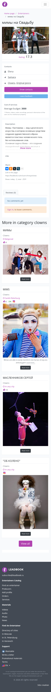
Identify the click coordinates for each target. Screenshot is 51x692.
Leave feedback (26, 96)
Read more (25, 279)
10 (6, 390)
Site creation (43, 685)
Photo (4, 617)
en (6, 665)
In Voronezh (7, 641)
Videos (5, 609)
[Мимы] (25, 260)
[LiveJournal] (18, 168)
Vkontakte (9, 651)
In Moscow (7, 634)
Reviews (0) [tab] (11, 192)
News (4, 620)
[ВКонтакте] (7, 168)
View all (25, 543)
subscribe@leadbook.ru (13, 575)
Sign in (10, 209)
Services (6, 599)
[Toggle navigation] (45, 4)
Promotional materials (12, 658)
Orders (5, 596)
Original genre (23, 82)
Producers (6, 589)
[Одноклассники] (10, 168)
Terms (5, 662)
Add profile (7, 592)
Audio (4, 613)
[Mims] (25, 331)
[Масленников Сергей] (25, 419)
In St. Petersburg (9, 637)
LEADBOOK (15, 569)
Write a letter (8, 655)
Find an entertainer (11, 585)
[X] (14, 168)
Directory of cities (10, 630)
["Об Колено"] (25, 502)
